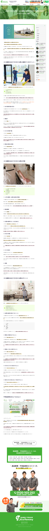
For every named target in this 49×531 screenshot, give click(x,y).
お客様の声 (24, 4)
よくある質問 (17, 4)
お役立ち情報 (31, 4)
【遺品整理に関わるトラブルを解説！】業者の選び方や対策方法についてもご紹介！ (42, 60)
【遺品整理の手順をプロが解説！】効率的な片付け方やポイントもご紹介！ (42, 68)
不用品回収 (38, 33)
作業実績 (38, 4)
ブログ (8, 39)
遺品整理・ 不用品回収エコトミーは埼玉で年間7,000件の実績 (24, 443)
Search (45, 25)
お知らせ (5, 39)
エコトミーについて (3, 4)
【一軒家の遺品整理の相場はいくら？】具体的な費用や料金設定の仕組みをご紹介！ (42, 48)
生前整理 (38, 37)
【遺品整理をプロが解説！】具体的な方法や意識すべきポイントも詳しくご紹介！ (42, 72)
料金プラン (10, 4)
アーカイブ (37, 77)
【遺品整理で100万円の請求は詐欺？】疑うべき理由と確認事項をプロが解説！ (42, 52)
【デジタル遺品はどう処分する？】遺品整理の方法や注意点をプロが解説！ (42, 44)
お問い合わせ (45, 4)
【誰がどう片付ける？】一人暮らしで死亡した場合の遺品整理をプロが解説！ (42, 64)
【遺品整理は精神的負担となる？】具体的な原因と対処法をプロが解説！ (42, 56)
